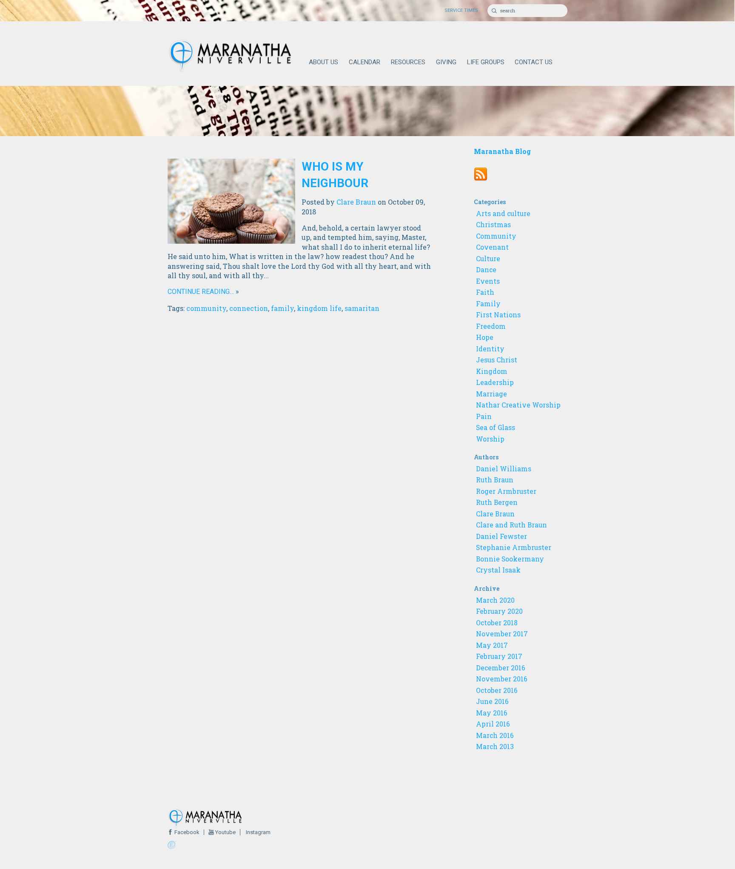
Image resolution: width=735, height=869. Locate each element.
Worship (490, 439)
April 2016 (493, 724)
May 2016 (491, 713)
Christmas (493, 224)
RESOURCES (408, 62)
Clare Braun (356, 201)
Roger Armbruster (506, 491)
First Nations (498, 315)
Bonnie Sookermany (510, 559)
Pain (484, 416)
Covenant (492, 247)
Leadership (495, 382)
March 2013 (495, 746)
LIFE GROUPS (485, 62)
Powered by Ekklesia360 (172, 845)
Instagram (258, 832)
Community (496, 236)
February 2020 (499, 611)
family (282, 308)
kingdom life (319, 308)
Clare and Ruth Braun (511, 525)
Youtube (225, 832)
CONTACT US (534, 62)
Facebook (186, 832)
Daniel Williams (503, 468)
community (206, 308)
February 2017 (499, 656)
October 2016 (497, 690)
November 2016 (501, 679)
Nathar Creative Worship (518, 405)
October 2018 (497, 622)
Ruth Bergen (497, 502)
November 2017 (502, 634)
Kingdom (491, 371)
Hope (484, 337)
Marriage (491, 394)
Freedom (491, 326)
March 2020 (495, 600)
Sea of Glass (495, 427)
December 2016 (500, 668)
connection (248, 308)
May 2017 (492, 645)
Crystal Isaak (498, 570)
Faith (485, 292)
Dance (486, 269)
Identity (490, 349)
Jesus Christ (496, 360)
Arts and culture (503, 213)
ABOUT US (323, 62)
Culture (488, 258)
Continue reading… (201, 292)
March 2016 (495, 735)
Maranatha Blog (502, 151)
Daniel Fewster (501, 536)
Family (488, 303)
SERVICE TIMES (461, 10)
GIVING (446, 62)
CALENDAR (364, 62)
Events (488, 281)
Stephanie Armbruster (513, 547)
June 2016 (492, 701)
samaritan (362, 308)
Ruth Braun (494, 480)
